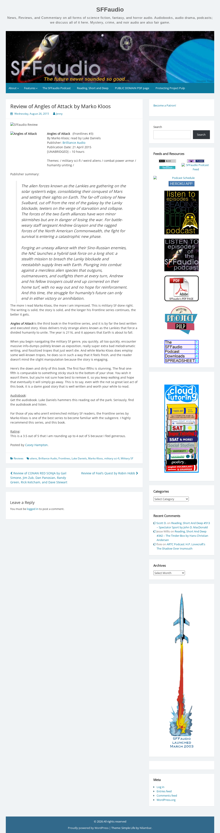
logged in (32, 509)
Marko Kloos (95, 458)
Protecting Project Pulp (170, 88)
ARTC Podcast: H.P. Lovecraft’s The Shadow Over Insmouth (181, 546)
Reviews (18, 458)
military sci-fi (111, 458)
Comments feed (167, 795)
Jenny (59, 113)
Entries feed (164, 791)
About (13, 88)
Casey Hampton (36, 445)
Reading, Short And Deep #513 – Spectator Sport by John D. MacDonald (183, 525)
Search (157, 127)
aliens (33, 458)
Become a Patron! (164, 105)
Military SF (127, 458)
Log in (160, 787)
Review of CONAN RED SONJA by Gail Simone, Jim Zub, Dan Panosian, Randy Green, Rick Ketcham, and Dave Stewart (38, 477)
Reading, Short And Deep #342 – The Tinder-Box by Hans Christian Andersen (182, 535)
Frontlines (64, 458)
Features (29, 88)
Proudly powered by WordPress (88, 828)
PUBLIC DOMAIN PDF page (132, 88)
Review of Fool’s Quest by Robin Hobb (108, 473)
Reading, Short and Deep (92, 88)
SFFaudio (110, 9)
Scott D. (162, 523)
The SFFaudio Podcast (57, 88)
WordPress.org (166, 800)
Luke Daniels (79, 458)
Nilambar (145, 828)
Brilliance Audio (74, 143)
